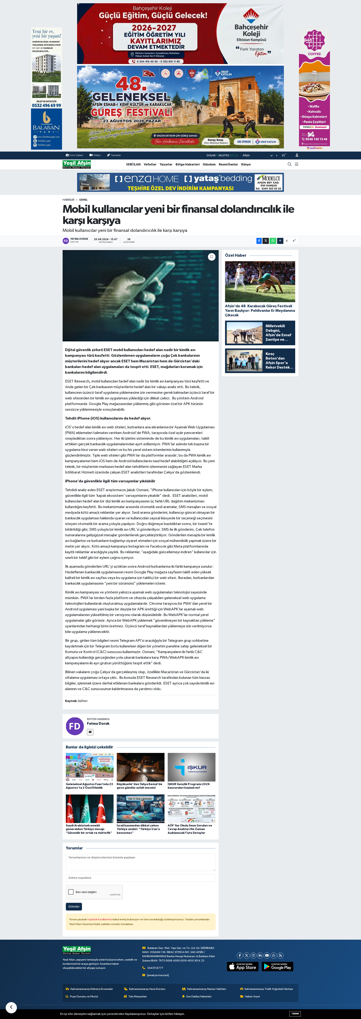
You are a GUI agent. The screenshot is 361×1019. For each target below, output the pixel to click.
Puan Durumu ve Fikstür (84, 996)
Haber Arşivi (252, 996)
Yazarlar (116, 155)
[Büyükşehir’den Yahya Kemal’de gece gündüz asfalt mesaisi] (141, 767)
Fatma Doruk (98, 723)
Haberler (68, 200)
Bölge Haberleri (187, 164)
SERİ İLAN (133, 164)
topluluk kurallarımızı (100, 919)
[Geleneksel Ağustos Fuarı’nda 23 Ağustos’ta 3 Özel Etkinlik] (90, 767)
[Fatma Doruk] (75, 726)
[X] (246, 955)
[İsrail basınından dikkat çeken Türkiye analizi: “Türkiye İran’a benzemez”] (141, 808)
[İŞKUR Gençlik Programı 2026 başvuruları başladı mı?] (191, 767)
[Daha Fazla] (280, 241)
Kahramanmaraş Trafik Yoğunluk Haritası (269, 989)
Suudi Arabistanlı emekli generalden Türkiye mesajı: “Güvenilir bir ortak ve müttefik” (89, 829)
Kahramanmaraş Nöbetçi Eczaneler (92, 989)
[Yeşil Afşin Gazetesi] (77, 164)
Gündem (209, 164)
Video (97, 155)
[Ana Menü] (296, 164)
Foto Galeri (76, 155)
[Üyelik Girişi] (295, 156)
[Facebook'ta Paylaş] (259, 241)
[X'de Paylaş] (265, 241)
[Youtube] (267, 955)
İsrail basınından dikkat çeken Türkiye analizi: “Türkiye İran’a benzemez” (138, 829)
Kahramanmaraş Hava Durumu (147, 989)
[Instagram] (253, 955)
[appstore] (242, 966)
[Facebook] (240, 955)
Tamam (295, 1014)
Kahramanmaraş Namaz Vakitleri (206, 989)
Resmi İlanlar (228, 164)
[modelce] (180, 182)
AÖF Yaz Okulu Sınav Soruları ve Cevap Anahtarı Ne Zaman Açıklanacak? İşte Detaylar (190, 829)
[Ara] (289, 164)
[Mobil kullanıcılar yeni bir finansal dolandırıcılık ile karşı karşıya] (141, 295)
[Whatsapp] (274, 955)
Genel (83, 200)
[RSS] (280, 955)
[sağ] (314, 88)
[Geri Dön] (11, 1007)
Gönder (74, 906)
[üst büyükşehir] (180, 75)
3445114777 (155, 968)
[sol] (46, 88)
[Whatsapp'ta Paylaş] (273, 241)
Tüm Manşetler (137, 996)
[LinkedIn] (260, 955)
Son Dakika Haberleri (199, 996)
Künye (246, 164)
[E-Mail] (90, 732)
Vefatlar (150, 164)
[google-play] (277, 966)
